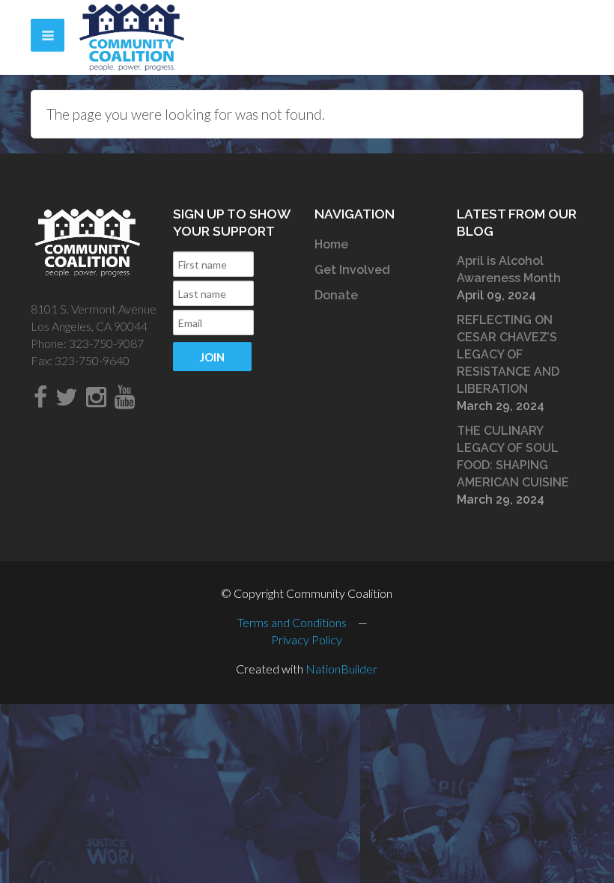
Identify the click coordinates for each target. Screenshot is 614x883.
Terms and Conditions (292, 622)
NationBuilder (341, 669)
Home (331, 244)
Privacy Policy (306, 639)
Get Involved (352, 270)
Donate (336, 295)
